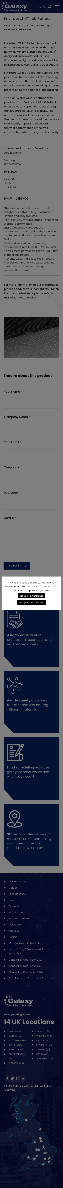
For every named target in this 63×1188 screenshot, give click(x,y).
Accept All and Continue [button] (31, 602)
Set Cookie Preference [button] (31, 595)
